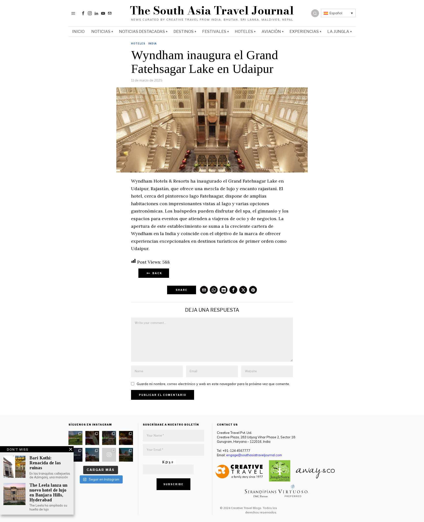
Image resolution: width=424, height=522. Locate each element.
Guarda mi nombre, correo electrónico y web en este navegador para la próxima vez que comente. (213, 384)
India (152, 43)
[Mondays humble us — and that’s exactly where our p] (92, 438)
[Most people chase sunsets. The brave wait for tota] (75, 455)
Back (156, 273)
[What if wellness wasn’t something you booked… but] (109, 438)
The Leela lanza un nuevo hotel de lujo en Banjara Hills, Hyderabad (48, 492)
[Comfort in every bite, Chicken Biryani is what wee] (126, 438)
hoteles (138, 43)
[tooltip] (83, 13)
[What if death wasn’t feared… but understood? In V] (92, 455)
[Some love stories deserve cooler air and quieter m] (75, 438)
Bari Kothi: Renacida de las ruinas (45, 463)
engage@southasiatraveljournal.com (254, 455)
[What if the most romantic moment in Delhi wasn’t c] (126, 455)
